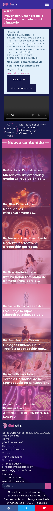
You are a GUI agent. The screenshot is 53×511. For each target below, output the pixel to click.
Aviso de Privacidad (14, 481)
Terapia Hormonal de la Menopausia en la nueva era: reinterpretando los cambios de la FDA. (26, 381)
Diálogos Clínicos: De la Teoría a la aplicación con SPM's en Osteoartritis (23, 347)
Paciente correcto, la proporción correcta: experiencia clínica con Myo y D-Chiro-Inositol (25, 245)
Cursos (6, 453)
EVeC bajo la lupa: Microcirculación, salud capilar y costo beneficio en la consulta (25, 313)
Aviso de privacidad (19, 73)
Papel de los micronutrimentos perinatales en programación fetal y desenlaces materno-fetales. (20, 211)
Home (6, 438)
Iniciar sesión (18, 79)
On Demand (9, 446)
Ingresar (7, 474)
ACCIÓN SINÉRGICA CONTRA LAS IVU (26, 415)
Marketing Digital (12, 456)
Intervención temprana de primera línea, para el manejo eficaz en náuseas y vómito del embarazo (25, 279)
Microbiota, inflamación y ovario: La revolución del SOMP (23, 177)
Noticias (7, 460)
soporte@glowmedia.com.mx (20, 470)
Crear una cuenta (21, 87)
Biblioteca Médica (13, 449)
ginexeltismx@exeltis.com (18, 466)
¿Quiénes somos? (12, 442)
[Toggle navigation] (47, 4)
